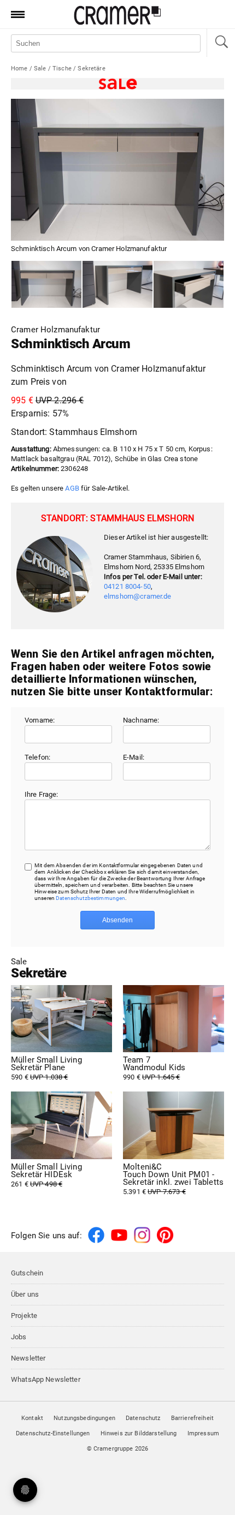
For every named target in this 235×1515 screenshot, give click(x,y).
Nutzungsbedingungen (84, 1418)
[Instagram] (142, 1241)
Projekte (24, 1315)
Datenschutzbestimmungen (90, 898)
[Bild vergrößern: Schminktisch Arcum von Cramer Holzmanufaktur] (117, 170)
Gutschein (27, 1273)
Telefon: (37, 757)
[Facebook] (96, 1241)
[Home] (117, 23)
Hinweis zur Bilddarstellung (139, 1433)
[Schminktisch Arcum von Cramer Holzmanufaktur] (46, 284)
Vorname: (40, 720)
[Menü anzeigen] (14, 14)
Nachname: (141, 720)
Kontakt (32, 1418)
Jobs (19, 1337)
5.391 (173, 1179)
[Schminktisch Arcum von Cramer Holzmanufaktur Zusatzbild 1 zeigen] (117, 284)
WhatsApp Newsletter (45, 1379)
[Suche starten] (221, 43)
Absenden (117, 920)
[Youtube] (119, 1241)
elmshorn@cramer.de (138, 596)
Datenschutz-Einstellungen (53, 1433)
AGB (72, 488)
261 (46, 1175)
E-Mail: (133, 757)
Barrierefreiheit (192, 1418)
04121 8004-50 (127, 586)
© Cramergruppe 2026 (118, 1448)
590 (46, 1068)
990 (154, 1068)
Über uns (25, 1294)
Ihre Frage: (41, 794)
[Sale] (117, 84)
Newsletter (28, 1358)
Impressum (203, 1433)
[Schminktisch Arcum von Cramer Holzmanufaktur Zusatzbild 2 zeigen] (188, 284)
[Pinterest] (165, 1241)
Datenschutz (143, 1418)
